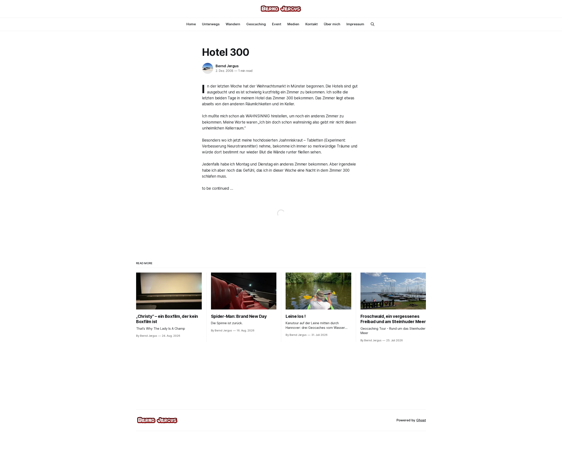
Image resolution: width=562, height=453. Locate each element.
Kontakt (311, 24)
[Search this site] (372, 24)
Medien (293, 24)
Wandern (233, 24)
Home (191, 24)
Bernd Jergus (227, 66)
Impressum (355, 24)
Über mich (332, 24)
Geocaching (256, 24)
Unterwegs (211, 24)
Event (276, 24)
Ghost (421, 420)
